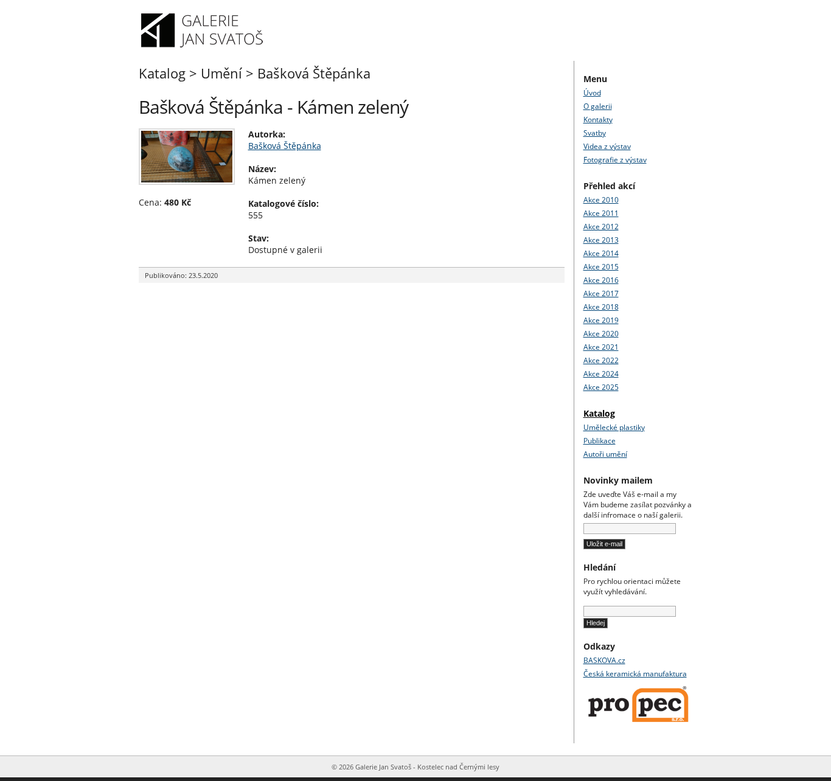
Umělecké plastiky (614, 427)
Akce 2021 (601, 347)
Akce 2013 (601, 240)
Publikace (599, 441)
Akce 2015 (601, 267)
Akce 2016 (601, 280)
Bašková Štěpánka (313, 73)
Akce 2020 (601, 333)
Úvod (592, 93)
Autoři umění (605, 454)
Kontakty (598, 119)
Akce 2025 (601, 387)
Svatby (594, 133)
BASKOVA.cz (604, 660)
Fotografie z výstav (615, 159)
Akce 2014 (601, 253)
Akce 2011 (601, 213)
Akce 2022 (601, 360)
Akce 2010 (601, 200)
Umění (221, 73)
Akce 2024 (601, 374)
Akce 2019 (601, 320)
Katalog (162, 73)
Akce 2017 (601, 293)
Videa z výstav (607, 146)
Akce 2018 (601, 307)
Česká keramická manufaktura (635, 673)
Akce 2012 (601, 226)
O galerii (597, 106)
